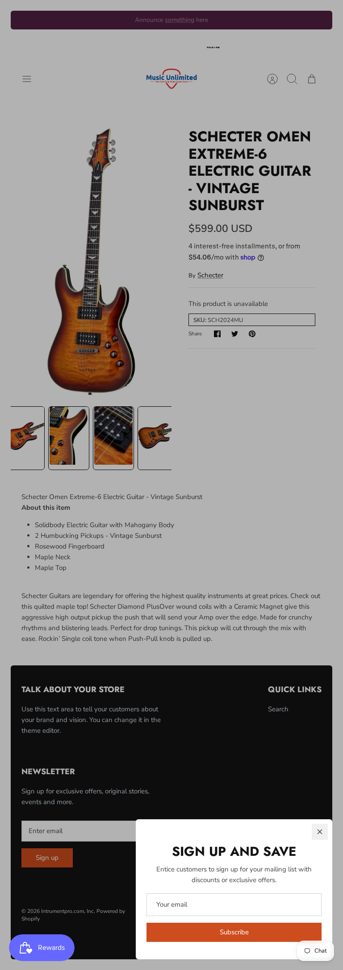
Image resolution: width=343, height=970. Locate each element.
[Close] (320, 832)
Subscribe (234, 932)
